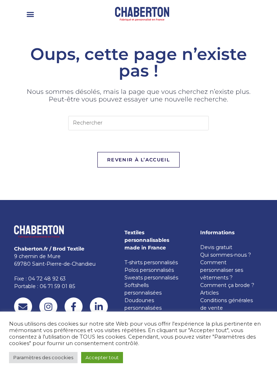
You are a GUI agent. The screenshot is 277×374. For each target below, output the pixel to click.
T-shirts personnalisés (151, 262)
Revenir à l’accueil (138, 159)
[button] (30, 14)
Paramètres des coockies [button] (43, 357)
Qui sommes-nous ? (225, 255)
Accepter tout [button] (102, 357)
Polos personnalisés (149, 270)
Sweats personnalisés (151, 277)
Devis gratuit (216, 247)
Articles (209, 293)
